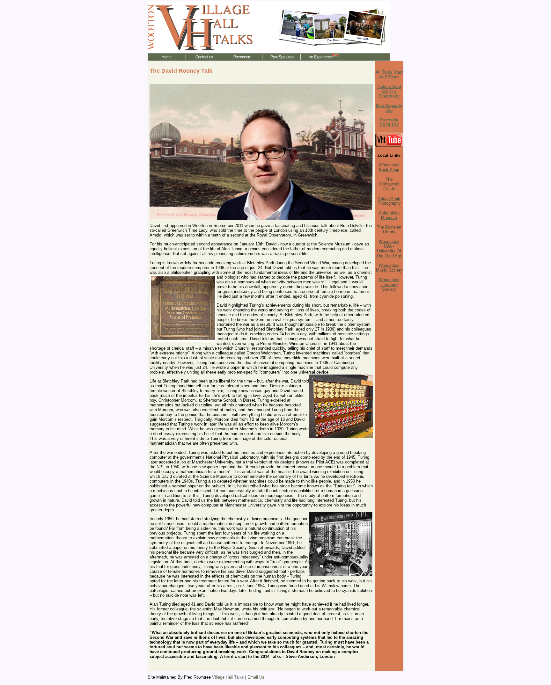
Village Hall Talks (228, 677)
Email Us (255, 677)
